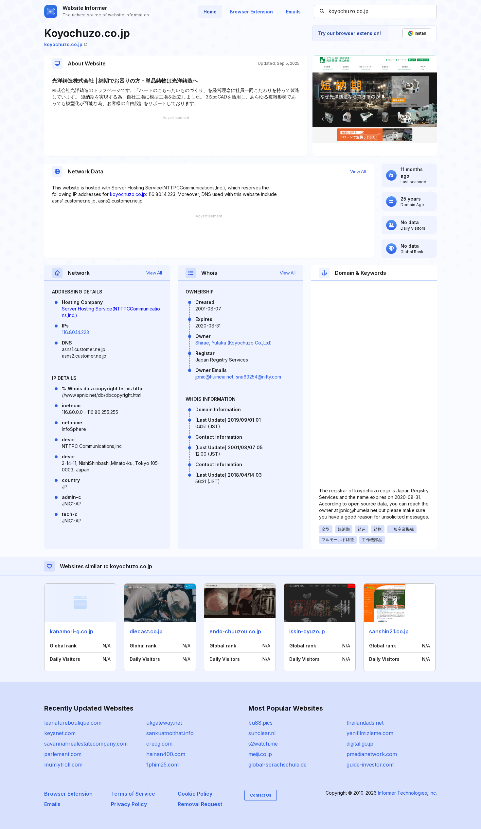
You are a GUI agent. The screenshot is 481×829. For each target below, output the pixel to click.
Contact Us (260, 795)
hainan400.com (165, 754)
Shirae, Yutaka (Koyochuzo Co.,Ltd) (233, 342)
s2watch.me (263, 743)
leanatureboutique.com (72, 722)
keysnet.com (60, 733)
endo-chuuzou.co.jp (235, 631)
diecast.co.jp (146, 631)
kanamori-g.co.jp (71, 631)
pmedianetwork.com (372, 754)
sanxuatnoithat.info (170, 733)
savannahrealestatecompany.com (86, 743)
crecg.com (159, 743)
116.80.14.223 (75, 332)
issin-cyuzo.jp (307, 631)
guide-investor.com (370, 764)
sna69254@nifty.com (258, 376)
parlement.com (62, 754)
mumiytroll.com (63, 764)
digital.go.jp (360, 743)
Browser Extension (251, 11)
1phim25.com (162, 764)
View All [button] (358, 171)
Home (210, 11)
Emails (293, 11)
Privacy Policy (129, 804)
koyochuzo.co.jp (63, 44)
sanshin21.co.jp (389, 631)
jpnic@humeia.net (214, 376)
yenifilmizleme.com (370, 733)
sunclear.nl (262, 733)
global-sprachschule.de (277, 764)
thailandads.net (365, 722)
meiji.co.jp (260, 754)
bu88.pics (260, 722)
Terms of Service (133, 793)
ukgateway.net (164, 722)
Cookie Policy (195, 793)
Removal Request (200, 804)
